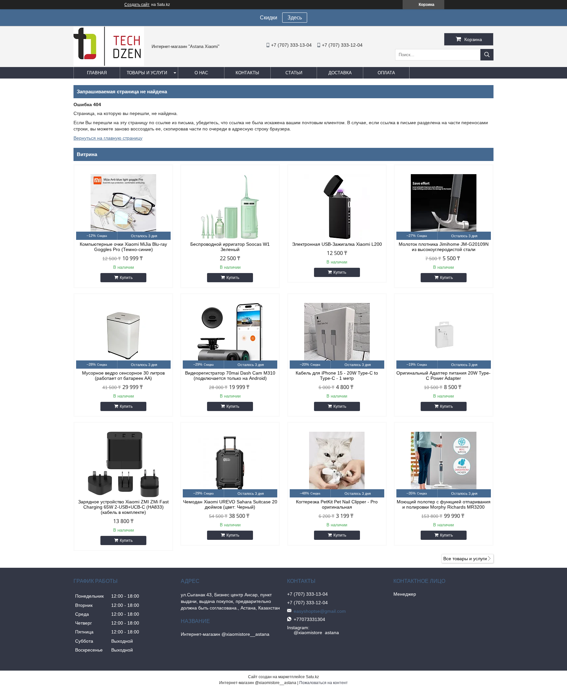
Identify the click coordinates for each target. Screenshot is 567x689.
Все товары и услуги (465, 558)
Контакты (247, 72)
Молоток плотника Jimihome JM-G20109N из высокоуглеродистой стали (444, 246)
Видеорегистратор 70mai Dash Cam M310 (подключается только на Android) (230, 375)
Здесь (294, 17)
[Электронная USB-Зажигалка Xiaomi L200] (337, 207)
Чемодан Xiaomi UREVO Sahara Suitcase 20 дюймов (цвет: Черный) (230, 504)
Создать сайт (137, 4)
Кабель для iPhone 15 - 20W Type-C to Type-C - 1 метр (337, 375)
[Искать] (487, 54)
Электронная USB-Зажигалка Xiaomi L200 (337, 244)
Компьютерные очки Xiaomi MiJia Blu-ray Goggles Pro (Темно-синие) (123, 246)
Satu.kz (312, 677)
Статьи (293, 72)
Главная (97, 72)
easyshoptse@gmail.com (320, 611)
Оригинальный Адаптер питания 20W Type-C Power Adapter (443, 375)
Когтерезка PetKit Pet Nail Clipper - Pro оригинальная (337, 504)
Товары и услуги (147, 72)
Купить (126, 277)
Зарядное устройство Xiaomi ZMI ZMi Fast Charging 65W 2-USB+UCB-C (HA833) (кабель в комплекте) (123, 507)
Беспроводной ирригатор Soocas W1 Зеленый (230, 246)
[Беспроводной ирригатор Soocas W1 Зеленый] (230, 207)
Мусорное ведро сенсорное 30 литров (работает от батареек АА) (123, 375)
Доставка (340, 72)
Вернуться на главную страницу (108, 138)
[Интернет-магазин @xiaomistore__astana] (109, 64)
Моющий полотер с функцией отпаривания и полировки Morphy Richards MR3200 (444, 504)
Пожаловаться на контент (323, 682)
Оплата (386, 72)
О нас (201, 72)
